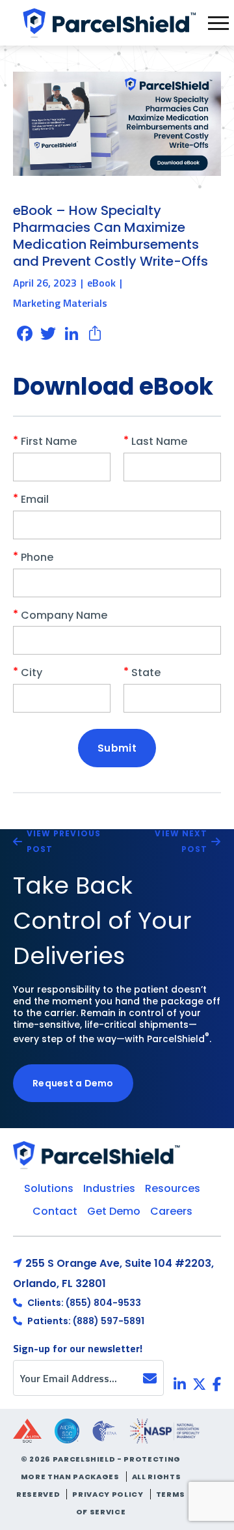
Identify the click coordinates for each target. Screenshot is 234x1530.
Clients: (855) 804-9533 (83, 1302)
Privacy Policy (107, 1494)
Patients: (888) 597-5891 (84, 1320)
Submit (117, 748)
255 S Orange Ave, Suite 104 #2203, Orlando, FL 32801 (113, 1273)
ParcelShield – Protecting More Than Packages (107, 23)
